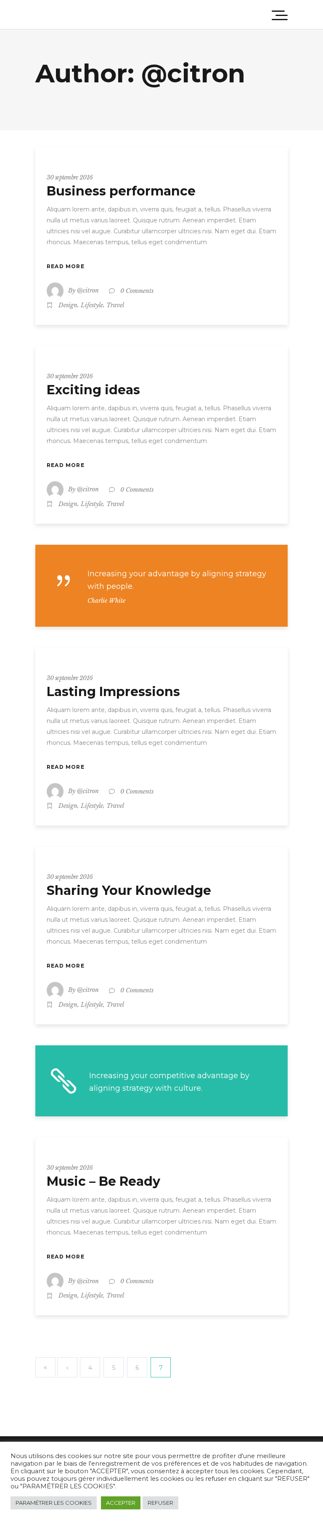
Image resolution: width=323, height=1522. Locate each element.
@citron (88, 290)
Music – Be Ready (103, 1181)
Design (67, 305)
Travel (115, 305)
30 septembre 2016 (70, 177)
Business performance (121, 191)
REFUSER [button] (160, 1502)
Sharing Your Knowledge (129, 890)
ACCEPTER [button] (120, 1502)
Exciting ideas (93, 390)
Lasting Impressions (113, 691)
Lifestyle (92, 305)
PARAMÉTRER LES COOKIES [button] (54, 1502)
